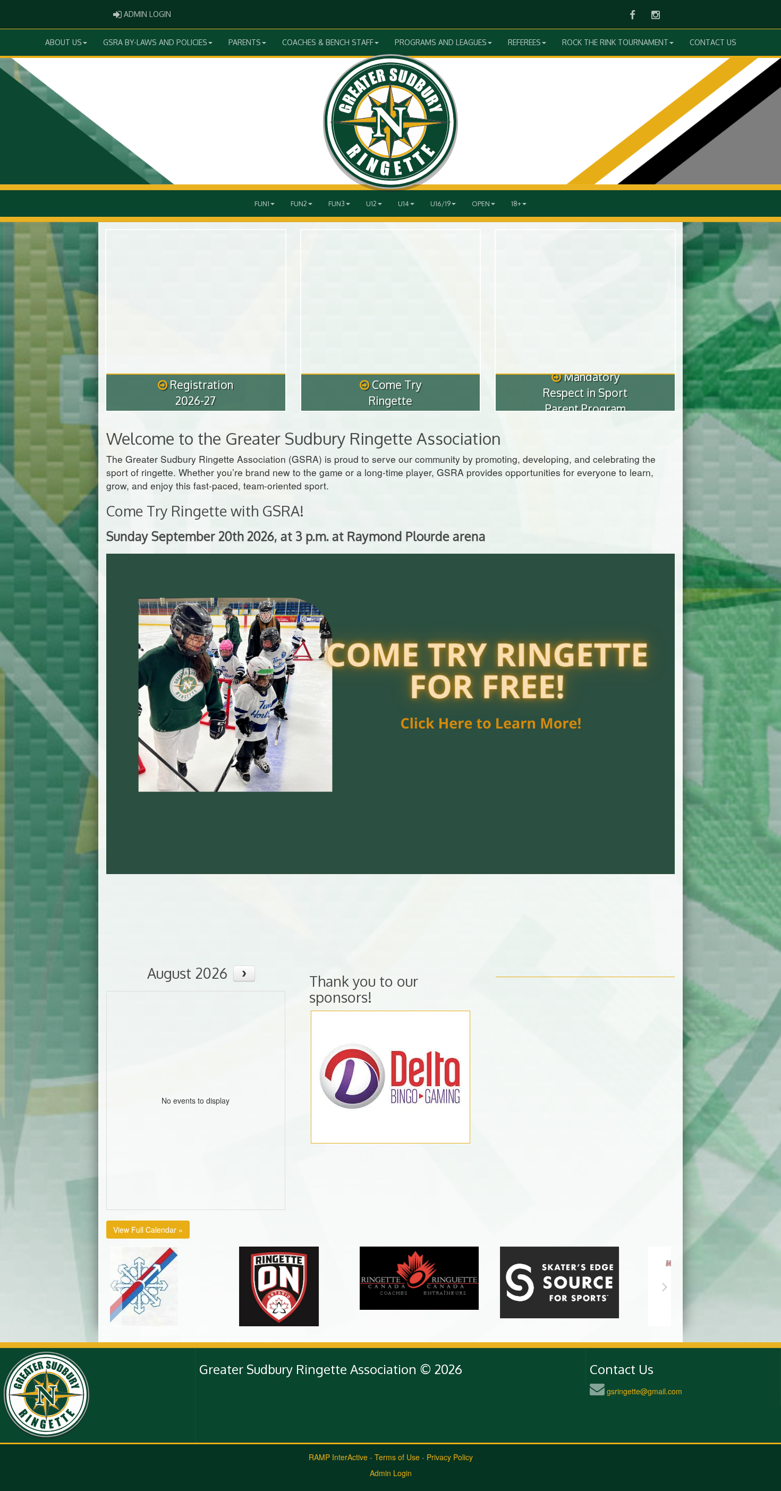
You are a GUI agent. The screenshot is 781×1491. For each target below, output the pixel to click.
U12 (371, 203)
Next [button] (665, 1286)
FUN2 (299, 203)
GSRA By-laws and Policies (155, 42)
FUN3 (336, 203)
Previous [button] (116, 1286)
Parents (244, 42)
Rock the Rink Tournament (615, 42)
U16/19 (440, 203)
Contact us (713, 42)
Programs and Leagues (441, 42)
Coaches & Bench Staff (327, 42)
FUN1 (261, 203)
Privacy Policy (450, 1457)
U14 (403, 203)
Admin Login (391, 1473)
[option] (180, 1286)
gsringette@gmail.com (644, 1391)
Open (481, 203)
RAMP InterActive (338, 1457)
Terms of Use (397, 1457)
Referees (524, 42)
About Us (63, 42)
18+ (516, 203)
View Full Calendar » (148, 1229)
